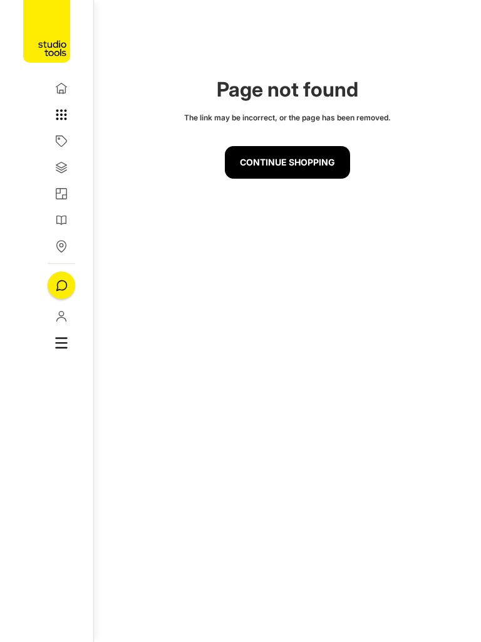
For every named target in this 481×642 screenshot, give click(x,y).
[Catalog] (61, 141)
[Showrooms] (61, 246)
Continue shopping (287, 162)
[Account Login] (61, 316)
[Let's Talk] (61, 285)
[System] (61, 167)
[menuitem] (61, 343)
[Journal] (61, 220)
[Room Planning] (61, 194)
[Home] (61, 88)
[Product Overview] (61, 114)
